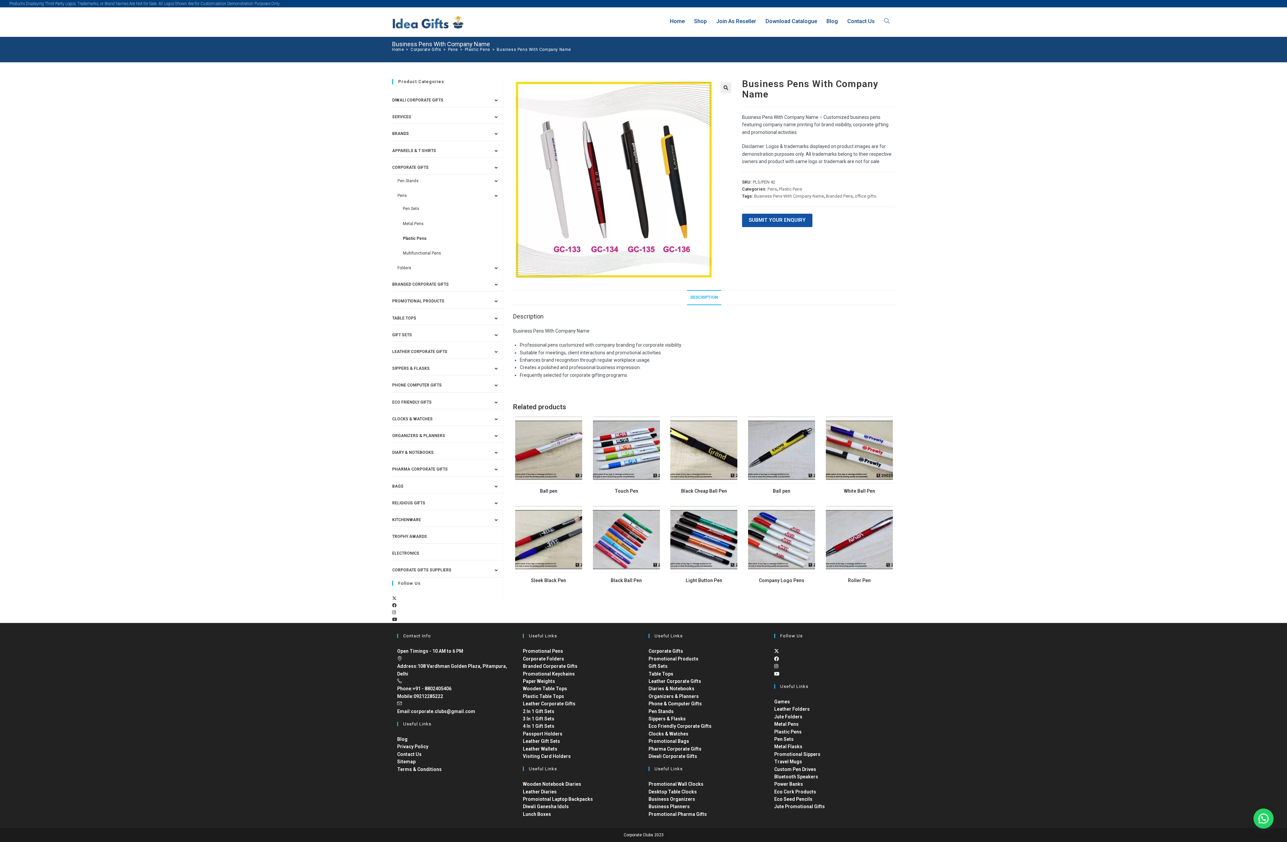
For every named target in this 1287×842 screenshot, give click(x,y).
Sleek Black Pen (548, 580)
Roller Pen (859, 580)
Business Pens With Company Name (534, 49)
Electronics (405, 553)
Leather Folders (792, 709)
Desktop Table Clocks (673, 791)
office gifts (865, 196)
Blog (402, 739)
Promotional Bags (669, 741)
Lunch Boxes (537, 814)
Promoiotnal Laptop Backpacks (558, 799)
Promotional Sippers (797, 754)
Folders (404, 268)
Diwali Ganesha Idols (546, 806)
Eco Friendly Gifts (412, 402)
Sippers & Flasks (411, 368)
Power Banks (788, 784)
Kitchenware (406, 519)
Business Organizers (672, 799)
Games (782, 701)
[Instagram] (394, 612)
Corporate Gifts (410, 167)
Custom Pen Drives (795, 769)
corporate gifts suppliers (421, 570)
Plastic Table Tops (543, 696)
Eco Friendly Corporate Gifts (680, 726)
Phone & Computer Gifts (675, 703)
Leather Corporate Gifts (419, 351)
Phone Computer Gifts (417, 385)
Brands (400, 133)
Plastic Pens (790, 189)
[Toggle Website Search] (886, 21)
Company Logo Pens (781, 580)
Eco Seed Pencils (793, 799)
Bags (398, 486)
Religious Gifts (408, 503)
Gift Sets (402, 335)
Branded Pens (839, 196)
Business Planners (669, 806)
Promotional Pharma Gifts (678, 814)
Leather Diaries (540, 791)
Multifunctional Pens (422, 253)
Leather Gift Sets (541, 741)
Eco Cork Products (795, 791)
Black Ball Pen (626, 580)
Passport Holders (542, 733)
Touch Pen (626, 491)
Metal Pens (413, 223)
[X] (394, 598)
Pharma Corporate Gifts (420, 469)
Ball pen (548, 491)
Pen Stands (408, 181)
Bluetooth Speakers (796, 776)
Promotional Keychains (549, 674)
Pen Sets (411, 208)
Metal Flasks (788, 746)
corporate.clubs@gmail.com (443, 711)
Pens (772, 189)
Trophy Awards (409, 536)
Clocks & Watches (412, 419)
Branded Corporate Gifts (550, 666)
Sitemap (406, 761)
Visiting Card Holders (547, 756)
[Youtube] (394, 619)
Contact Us (409, 754)
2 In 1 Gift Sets (538, 711)
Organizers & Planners (418, 435)
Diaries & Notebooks (671, 688)
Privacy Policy (412, 746)
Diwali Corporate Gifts (417, 100)
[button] (726, 87)
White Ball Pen (859, 491)
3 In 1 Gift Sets (538, 718)
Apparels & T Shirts (414, 150)
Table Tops (404, 318)
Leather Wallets (540, 749)
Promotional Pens (543, 651)
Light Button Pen (704, 580)
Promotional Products (418, 301)
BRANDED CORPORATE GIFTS (420, 284)
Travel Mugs (788, 761)
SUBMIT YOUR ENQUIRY (777, 220)
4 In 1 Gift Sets (538, 726)
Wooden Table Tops (545, 688)
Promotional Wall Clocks (676, 784)
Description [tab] (704, 297)
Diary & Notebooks (413, 452)
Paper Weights (539, 681)
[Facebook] (394, 605)
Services (401, 117)
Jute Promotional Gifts (799, 806)
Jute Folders (788, 716)
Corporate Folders (543, 658)
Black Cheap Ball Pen (704, 491)
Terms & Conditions (419, 769)
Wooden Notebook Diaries (552, 784)
